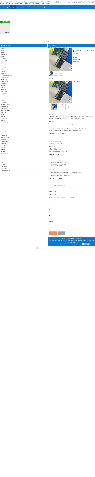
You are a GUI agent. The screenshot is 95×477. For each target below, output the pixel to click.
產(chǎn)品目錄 (58, 47)
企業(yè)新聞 (18, 6)
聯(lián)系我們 (44, 7)
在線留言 (39, 6)
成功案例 (34, 6)
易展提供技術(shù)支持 (58, 244)
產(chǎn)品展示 (13, 7)
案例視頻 (28, 6)
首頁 (2, 6)
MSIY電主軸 (64, 47)
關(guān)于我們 (8, 7)
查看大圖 (51, 78)
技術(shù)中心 (23, 7)
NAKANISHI (58, 130)
